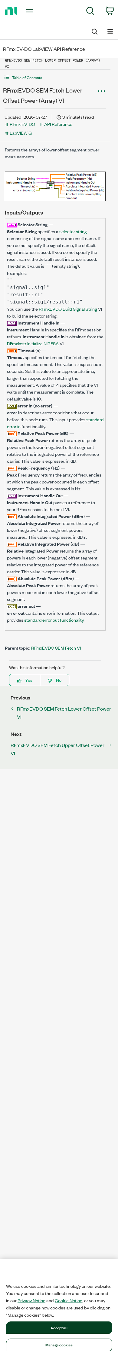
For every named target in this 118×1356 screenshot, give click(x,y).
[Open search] (94, 30)
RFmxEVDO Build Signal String (68, 309)
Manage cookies (59, 1345)
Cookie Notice (68, 1300)
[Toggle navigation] (30, 11)
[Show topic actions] (101, 91)
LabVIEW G (21, 133)
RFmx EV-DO (22, 124)
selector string (73, 231)
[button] (55, 77)
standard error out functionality (54, 620)
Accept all (59, 1327)
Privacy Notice (31, 1300)
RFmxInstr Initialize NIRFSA (33, 343)
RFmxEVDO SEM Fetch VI (56, 647)
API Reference (58, 124)
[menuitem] (90, 11)
